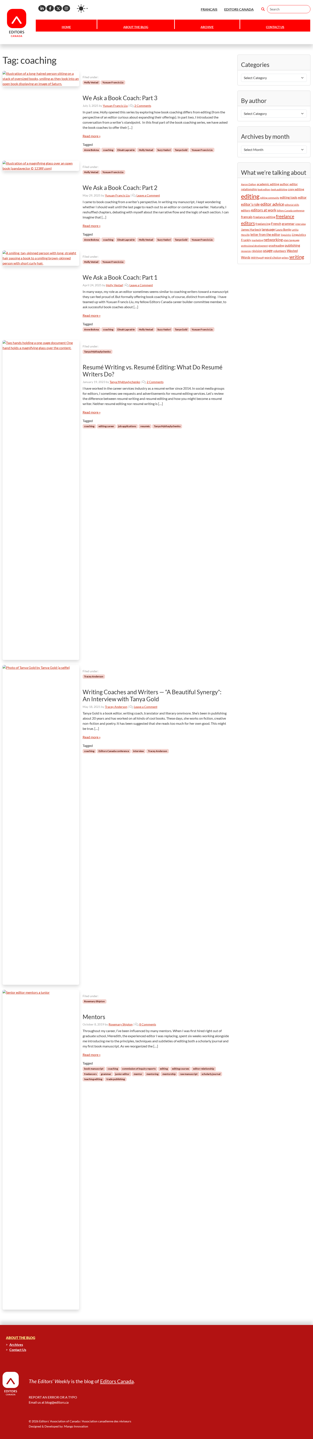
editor (302, 197)
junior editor (122, 1074)
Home (66, 27)
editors (245, 210)
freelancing (263, 224)
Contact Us (275, 27)
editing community (269, 197)
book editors (264, 189)
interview (138, 751)
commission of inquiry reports (139, 1068)
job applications (127, 426)
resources (246, 251)
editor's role (250, 204)
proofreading (276, 245)
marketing (257, 240)
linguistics (286, 234)
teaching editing (93, 1079)
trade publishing (115, 1079)
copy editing (296, 189)
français (247, 217)
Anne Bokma (91, 150)
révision (257, 251)
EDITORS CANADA (239, 9)
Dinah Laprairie (126, 150)
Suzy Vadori (164, 150)
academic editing (268, 184)
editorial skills (292, 204)
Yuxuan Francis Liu (112, 82)
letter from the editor (265, 234)
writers (285, 257)
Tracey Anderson (93, 676)
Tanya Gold (181, 150)
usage (268, 250)
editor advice (272, 204)
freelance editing (264, 217)
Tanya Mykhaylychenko (97, 351)
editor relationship (203, 1068)
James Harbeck (251, 229)
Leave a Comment (148, 195)
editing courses (180, 1068)
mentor (138, 1074)
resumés (145, 426)
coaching (108, 150)
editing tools (288, 197)
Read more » (92, 136)
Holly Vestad (91, 82)
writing (296, 257)
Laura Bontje (283, 229)
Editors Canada (117, 1381)
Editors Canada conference (114, 751)
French (276, 223)
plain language (291, 240)
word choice (272, 257)
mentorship (169, 1074)
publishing (292, 245)
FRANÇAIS (209, 9)
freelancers (90, 1074)
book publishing (279, 189)
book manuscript (93, 1068)
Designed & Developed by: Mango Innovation (58, 1426)
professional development (254, 245)
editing (164, 1068)
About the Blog (135, 27)
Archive (207, 27)
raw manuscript (189, 1074)
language (268, 229)
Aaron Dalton (248, 184)
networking (273, 239)
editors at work (263, 210)
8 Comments (147, 1024)
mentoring (152, 1074)
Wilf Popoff (257, 257)
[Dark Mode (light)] (82, 8)
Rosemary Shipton (94, 1001)
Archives (16, 1344)
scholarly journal (211, 1074)
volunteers (279, 251)
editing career (106, 426)
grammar (106, 1074)
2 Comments (142, 105)
